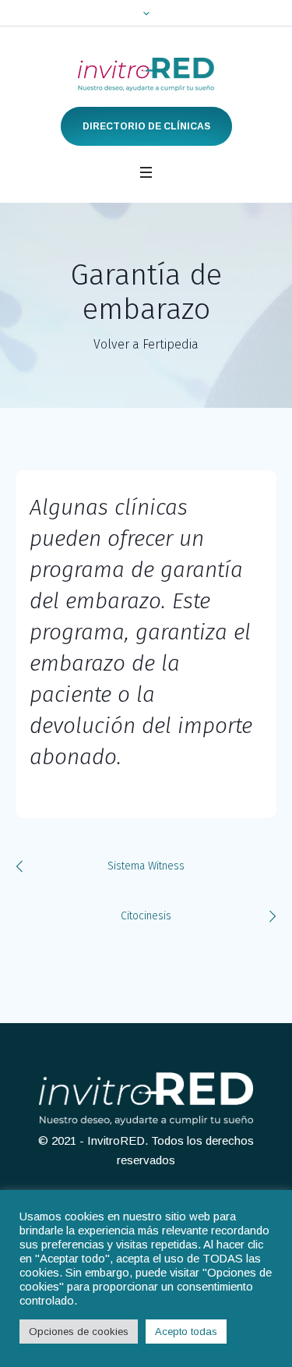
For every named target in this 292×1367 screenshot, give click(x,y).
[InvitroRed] (146, 74)
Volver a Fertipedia (146, 344)
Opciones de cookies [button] (78, 1331)
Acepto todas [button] (186, 1331)
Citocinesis (146, 916)
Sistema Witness (146, 866)
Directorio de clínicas (146, 126)
